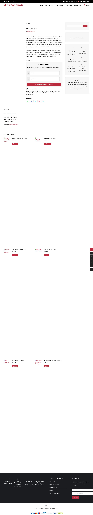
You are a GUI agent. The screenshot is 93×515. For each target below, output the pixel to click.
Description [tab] (6, 109)
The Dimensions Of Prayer (39, 482)
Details (15, 144)
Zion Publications (13, 124)
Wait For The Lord (29, 482)
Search (85, 26)
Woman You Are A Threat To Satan (72, 53)
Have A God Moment (83, 52)
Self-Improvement (49, 92)
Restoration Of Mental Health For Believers (72, 70)
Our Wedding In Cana (18, 360)
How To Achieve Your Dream (19, 138)
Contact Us (52, 481)
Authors (33, 91)
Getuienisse (79, 38)
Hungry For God (83, 61)
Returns (51, 490)
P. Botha (78, 81)
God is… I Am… (72, 61)
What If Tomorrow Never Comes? (18, 483)
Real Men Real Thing (83, 69)
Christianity (46, 91)
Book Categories (40, 91)
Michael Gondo (31, 31)
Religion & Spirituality (40, 92)
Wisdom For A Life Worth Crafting (52, 360)
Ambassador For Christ (50, 138)
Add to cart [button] (47, 144)
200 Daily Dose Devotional (19, 249)
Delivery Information (54, 484)
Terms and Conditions (54, 493)
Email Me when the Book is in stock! (44, 84)
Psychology (31, 92)
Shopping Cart (75, 1)
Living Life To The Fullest (50, 249)
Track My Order (53, 487)
